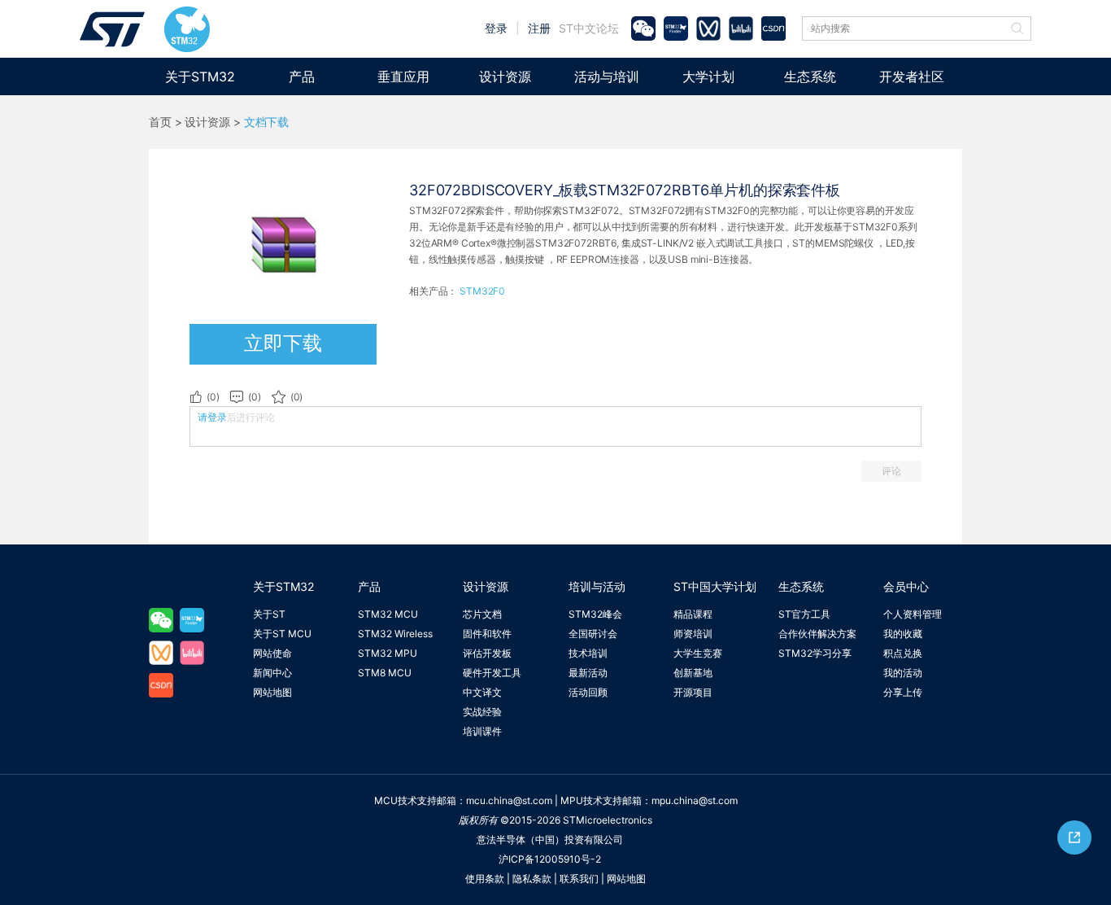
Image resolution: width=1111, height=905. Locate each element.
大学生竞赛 (697, 653)
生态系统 (810, 76)
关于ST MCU (282, 633)
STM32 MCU (388, 614)
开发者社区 (911, 76)
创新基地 (692, 673)
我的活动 (902, 673)
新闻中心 (272, 673)
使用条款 (484, 878)
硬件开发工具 (492, 673)
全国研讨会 (593, 633)
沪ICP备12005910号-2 (550, 859)
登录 (496, 28)
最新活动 (588, 673)
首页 (160, 122)
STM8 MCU (385, 673)
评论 (891, 471)
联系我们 (579, 878)
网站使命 (272, 653)
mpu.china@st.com (694, 800)
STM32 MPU (387, 653)
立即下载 (283, 343)
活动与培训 (606, 76)
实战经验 (482, 712)
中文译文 (482, 692)
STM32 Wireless (395, 633)
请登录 (212, 417)
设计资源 (505, 76)
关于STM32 (200, 76)
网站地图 (272, 692)
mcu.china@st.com (509, 800)
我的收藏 (902, 633)
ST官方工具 (804, 614)
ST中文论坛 (589, 28)
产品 (302, 76)
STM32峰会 (595, 614)
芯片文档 (482, 614)
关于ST (269, 614)
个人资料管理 (912, 614)
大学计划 (708, 76)
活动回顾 (588, 692)
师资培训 (692, 633)
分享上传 (902, 692)
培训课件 (482, 731)
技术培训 (588, 653)
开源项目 (692, 692)
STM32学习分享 (815, 653)
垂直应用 (403, 76)
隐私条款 (531, 878)
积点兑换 (902, 653)
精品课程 (692, 614)
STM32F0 (482, 291)
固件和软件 (487, 633)
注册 (539, 28)
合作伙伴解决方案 (817, 633)
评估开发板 (487, 653)
